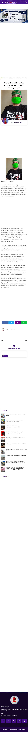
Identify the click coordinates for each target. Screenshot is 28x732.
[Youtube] (24, 721)
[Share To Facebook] (5, 322)
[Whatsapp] (14, 721)
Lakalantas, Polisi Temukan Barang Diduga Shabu (16, 455)
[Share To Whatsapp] (24, 322)
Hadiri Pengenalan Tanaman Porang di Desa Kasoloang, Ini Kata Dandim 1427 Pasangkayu (15, 462)
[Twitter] (8, 721)
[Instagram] (19, 721)
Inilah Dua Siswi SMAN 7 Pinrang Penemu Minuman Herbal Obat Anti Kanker (14, 426)
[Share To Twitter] (11, 322)
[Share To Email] (18, 322)
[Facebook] (3, 721)
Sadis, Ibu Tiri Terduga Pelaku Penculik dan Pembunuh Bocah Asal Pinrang (14, 420)
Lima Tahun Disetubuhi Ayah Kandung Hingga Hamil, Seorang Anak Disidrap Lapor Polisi (15, 432)
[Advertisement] (14, 35)
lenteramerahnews (10, 329)
